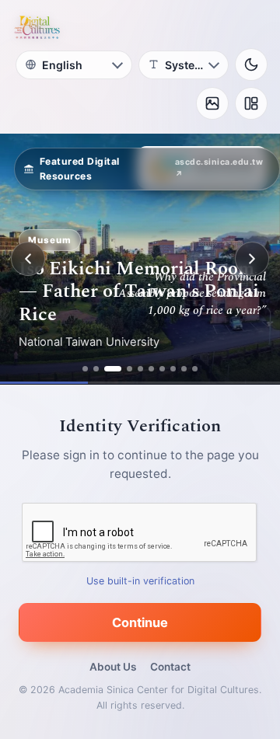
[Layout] (251, 103)
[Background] (212, 103)
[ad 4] (129, 368)
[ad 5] (140, 368)
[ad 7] (162, 368)
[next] (252, 259)
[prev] (28, 259)
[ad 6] (151, 368)
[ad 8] (173, 368)
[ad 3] (112, 368)
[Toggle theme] (251, 64)
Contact (170, 667)
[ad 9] (184, 368)
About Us (112, 667)
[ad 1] (85, 368)
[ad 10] (195, 368)
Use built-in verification (140, 581)
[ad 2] (96, 368)
